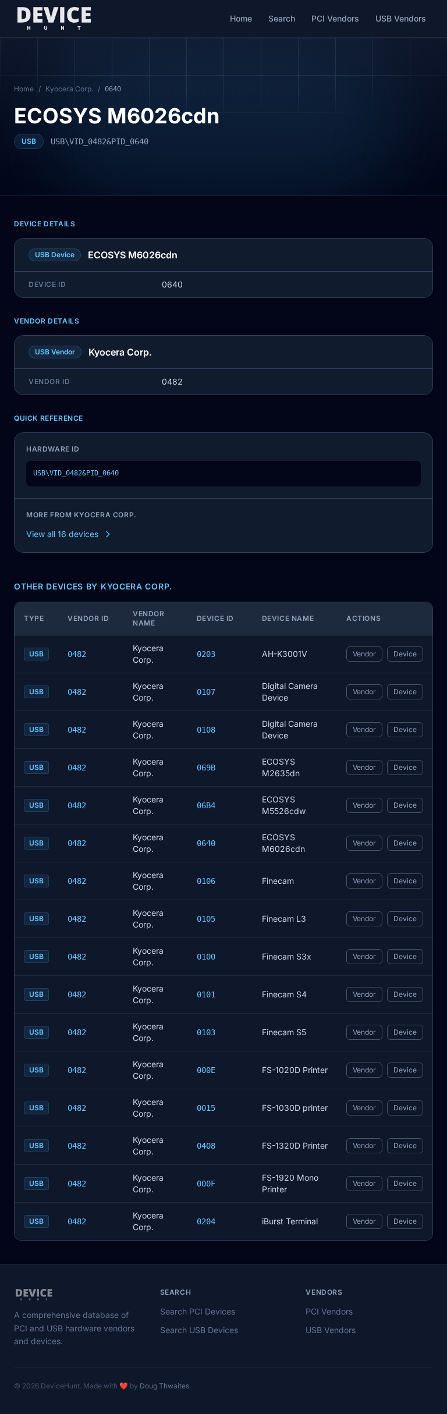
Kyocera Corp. (69, 88)
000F (206, 1183)
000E (206, 1070)
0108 (206, 729)
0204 (206, 1221)
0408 (206, 1145)
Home (241, 18)
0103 (206, 1032)
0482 (77, 654)
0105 (206, 918)
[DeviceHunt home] (54, 19)
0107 (206, 692)
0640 (206, 843)
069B (206, 767)
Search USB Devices (199, 1330)
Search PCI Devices (197, 1311)
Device (405, 653)
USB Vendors (400, 18)
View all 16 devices (62, 534)
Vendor (364, 653)
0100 (206, 956)
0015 (206, 1108)
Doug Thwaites (164, 1385)
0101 (206, 994)
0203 (206, 654)
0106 (206, 881)
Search (281, 18)
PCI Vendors (335, 18)
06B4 (206, 805)
